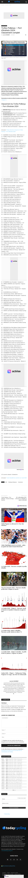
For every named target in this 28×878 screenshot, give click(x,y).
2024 (6, 482)
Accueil (2, 4)
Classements (20, 482)
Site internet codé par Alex (9, 866)
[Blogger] (7, 859)
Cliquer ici (4, 100)
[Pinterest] (8, 38)
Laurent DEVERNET (6, 34)
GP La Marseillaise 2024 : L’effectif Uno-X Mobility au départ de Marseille (21, 499)
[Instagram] (14, 859)
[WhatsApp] (11, 38)
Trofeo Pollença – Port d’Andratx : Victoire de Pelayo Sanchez (7, 499)
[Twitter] (5, 38)
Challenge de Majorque (12, 482)
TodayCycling (7, 814)
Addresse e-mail (5, 803)
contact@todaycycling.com (7, 850)
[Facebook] (2, 38)
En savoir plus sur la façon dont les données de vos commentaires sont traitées (12, 750)
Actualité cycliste (8, 4)
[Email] (14, 38)
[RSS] (17, 859)
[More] (17, 38)
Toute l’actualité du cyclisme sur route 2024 (17, 477)
